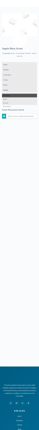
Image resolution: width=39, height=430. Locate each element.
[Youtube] (22, 403)
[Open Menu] (3, 3)
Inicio (19, 416)
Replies (5, 99)
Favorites (5, 103)
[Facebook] (10, 403)
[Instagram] (16, 403)
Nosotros (19, 420)
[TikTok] (28, 403)
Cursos (19, 425)
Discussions (6, 95)
